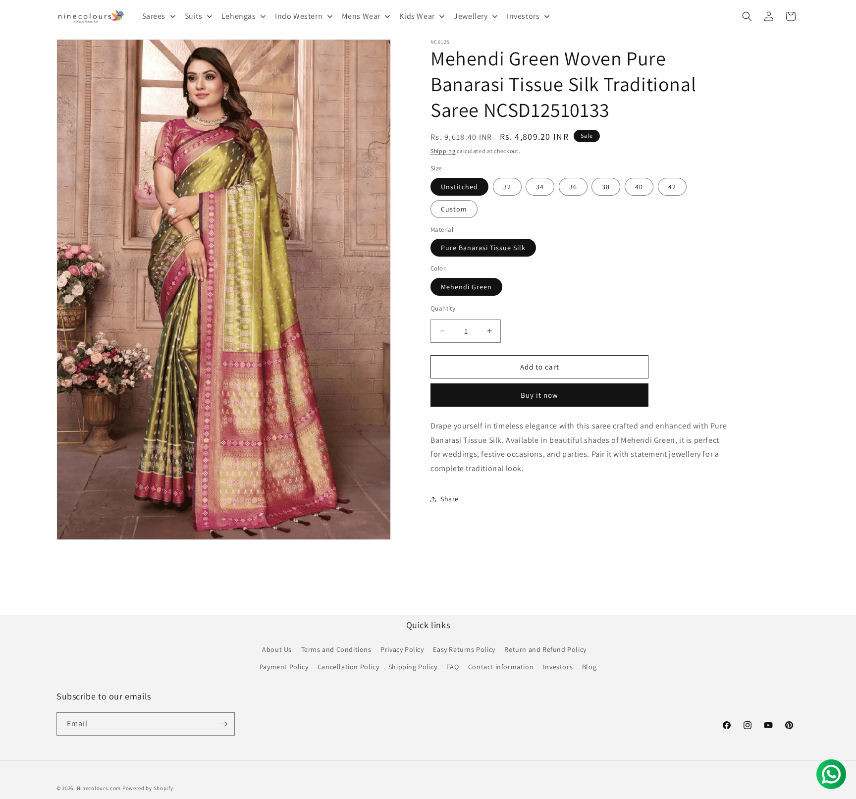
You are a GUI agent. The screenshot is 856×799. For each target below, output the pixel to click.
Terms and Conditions (336, 649)
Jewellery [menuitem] (470, 16)
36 (573, 186)
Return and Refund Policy (545, 649)
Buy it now (539, 395)
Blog (589, 666)
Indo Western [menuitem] (298, 16)
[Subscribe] (223, 724)
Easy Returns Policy (464, 649)
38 (606, 186)
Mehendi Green (466, 286)
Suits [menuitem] (194, 16)
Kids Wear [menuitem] (416, 16)
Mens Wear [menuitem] (361, 16)
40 (639, 186)
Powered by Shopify (147, 788)
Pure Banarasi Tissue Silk (483, 247)
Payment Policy (284, 666)
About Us (277, 649)
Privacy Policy (402, 649)
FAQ (452, 666)
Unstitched (459, 186)
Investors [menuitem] (523, 16)
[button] (747, 16)
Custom (454, 208)
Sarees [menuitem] (154, 16)
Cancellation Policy (348, 666)
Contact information (501, 666)
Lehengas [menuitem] (238, 16)
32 (507, 186)
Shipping (443, 151)
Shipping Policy (412, 666)
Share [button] (449, 498)
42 (672, 186)
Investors (558, 666)
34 (540, 186)
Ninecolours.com (99, 788)
